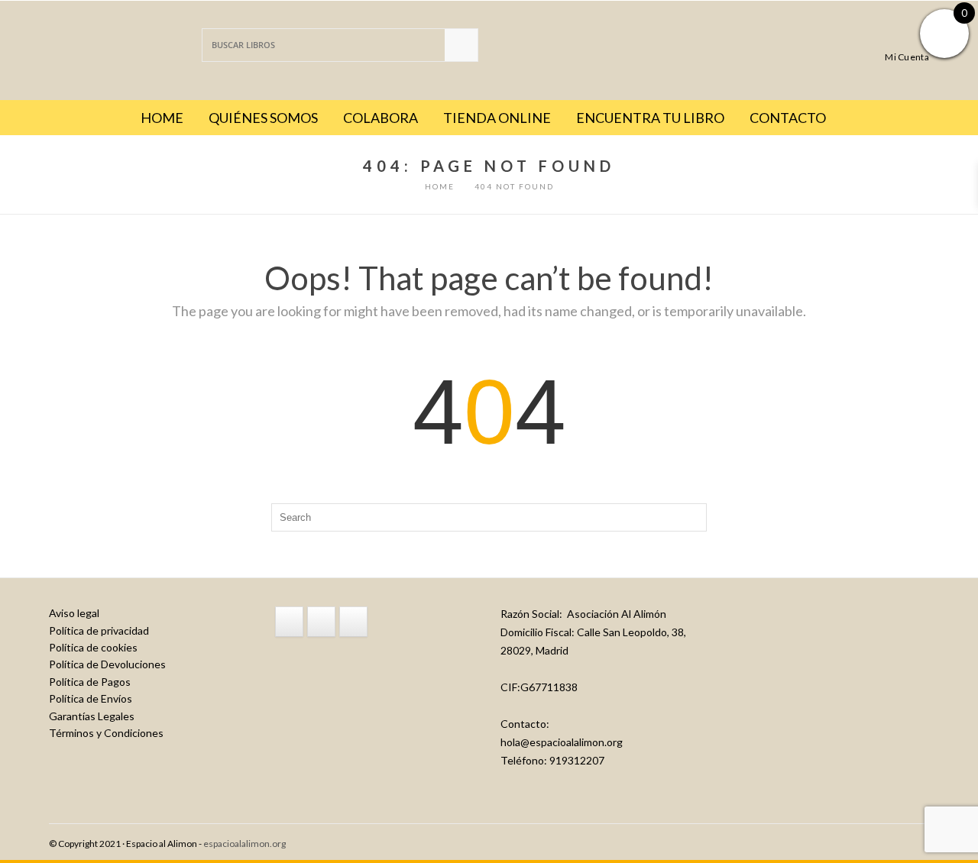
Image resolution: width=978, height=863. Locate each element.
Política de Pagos (90, 681)
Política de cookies (93, 647)
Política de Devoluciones (107, 664)
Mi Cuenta (907, 56)
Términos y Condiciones (106, 732)
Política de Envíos (90, 698)
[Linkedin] (353, 621)
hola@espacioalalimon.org (561, 741)
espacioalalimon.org (244, 843)
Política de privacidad (99, 630)
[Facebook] (289, 621)
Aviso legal (74, 612)
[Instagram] (321, 621)
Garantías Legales (91, 715)
